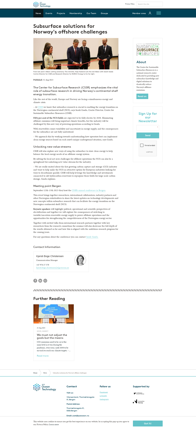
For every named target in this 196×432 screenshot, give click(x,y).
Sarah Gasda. (92, 236)
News (38, 13)
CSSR (40, 107)
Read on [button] (142, 96)
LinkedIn (103, 396)
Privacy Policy (130, 4)
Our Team (91, 13)
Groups (104, 13)
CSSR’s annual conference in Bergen (88, 190)
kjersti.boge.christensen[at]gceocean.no (52, 267)
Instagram (104, 399)
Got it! (148, 423)
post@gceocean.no (80, 416)
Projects (61, 13)
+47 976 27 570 (42, 264)
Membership (76, 13)
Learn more (54, 424)
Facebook (104, 392)
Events (49, 13)
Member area (139, 13)
